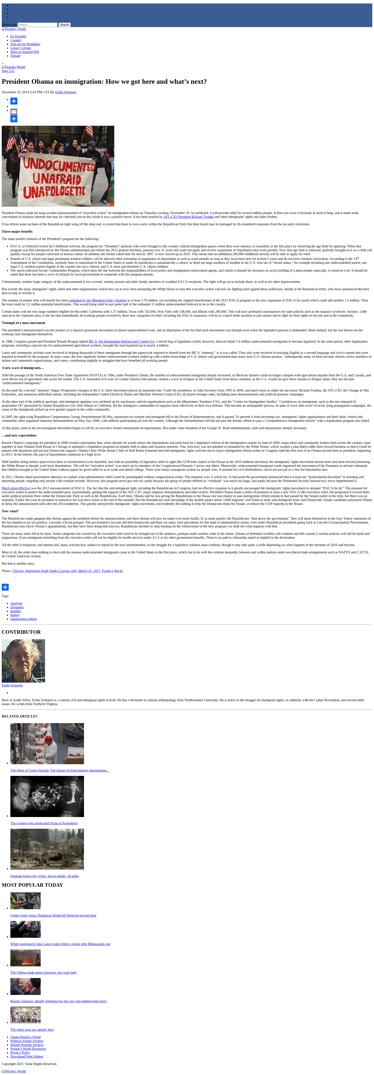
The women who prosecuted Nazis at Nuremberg (44, 823)
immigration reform (23, 619)
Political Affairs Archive (26, 1041)
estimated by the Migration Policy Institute (97, 300)
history (15, 615)
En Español (18, 36)
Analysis (16, 603)
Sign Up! (8, 71)
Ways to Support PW (24, 52)
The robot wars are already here (32, 1029)
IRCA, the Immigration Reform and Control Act (122, 341)
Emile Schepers (65, 92)
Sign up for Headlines (25, 44)
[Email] (191, 111)
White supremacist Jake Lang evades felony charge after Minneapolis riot (60, 944)
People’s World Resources (28, 1049)
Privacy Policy (20, 1052)
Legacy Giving (20, 48)
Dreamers (17, 607)
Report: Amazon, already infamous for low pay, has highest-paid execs (58, 1001)
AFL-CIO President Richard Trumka (188, 217)
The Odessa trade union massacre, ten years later (43, 972)
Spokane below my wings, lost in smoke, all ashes (44, 876)
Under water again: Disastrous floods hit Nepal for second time (53, 915)
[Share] (191, 101)
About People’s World (25, 1037)
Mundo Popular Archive (27, 1045)
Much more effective (16, 488)
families (15, 611)
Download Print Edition (26, 1056)
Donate (15, 56)
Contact (15, 40)
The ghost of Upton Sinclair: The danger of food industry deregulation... (59, 770)
